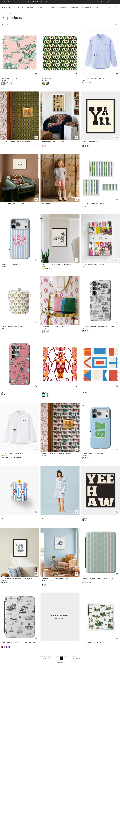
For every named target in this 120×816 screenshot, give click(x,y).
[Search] (106, 7)
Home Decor (61, 7)
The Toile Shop (86, 7)
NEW (22, 7)
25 (65, 658)
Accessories (73, 7)
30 (73, 658)
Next (77, 658)
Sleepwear (31, 7)
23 (57, 658)
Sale (96, 7)
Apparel (51, 7)
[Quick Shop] (36, 74)
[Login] (109, 7)
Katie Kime (11, 7)
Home (3, 13)
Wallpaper (41, 7)
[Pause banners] (3, 2)
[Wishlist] (112, 7)
